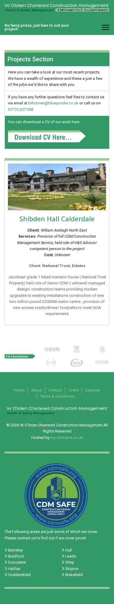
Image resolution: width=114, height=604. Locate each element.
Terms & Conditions (57, 396)
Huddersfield (19, 574)
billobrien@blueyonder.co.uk (53, 103)
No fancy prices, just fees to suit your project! (37, 27)
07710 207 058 (20, 109)
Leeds (70, 556)
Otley (69, 562)
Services (92, 390)
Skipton (71, 568)
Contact (55, 390)
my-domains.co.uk (66, 437)
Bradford (15, 556)
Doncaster (16, 562)
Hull (68, 550)
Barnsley (15, 550)
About (36, 390)
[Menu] (105, 27)
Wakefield (73, 574)
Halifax (13, 568)
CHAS (73, 390)
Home (19, 390)
